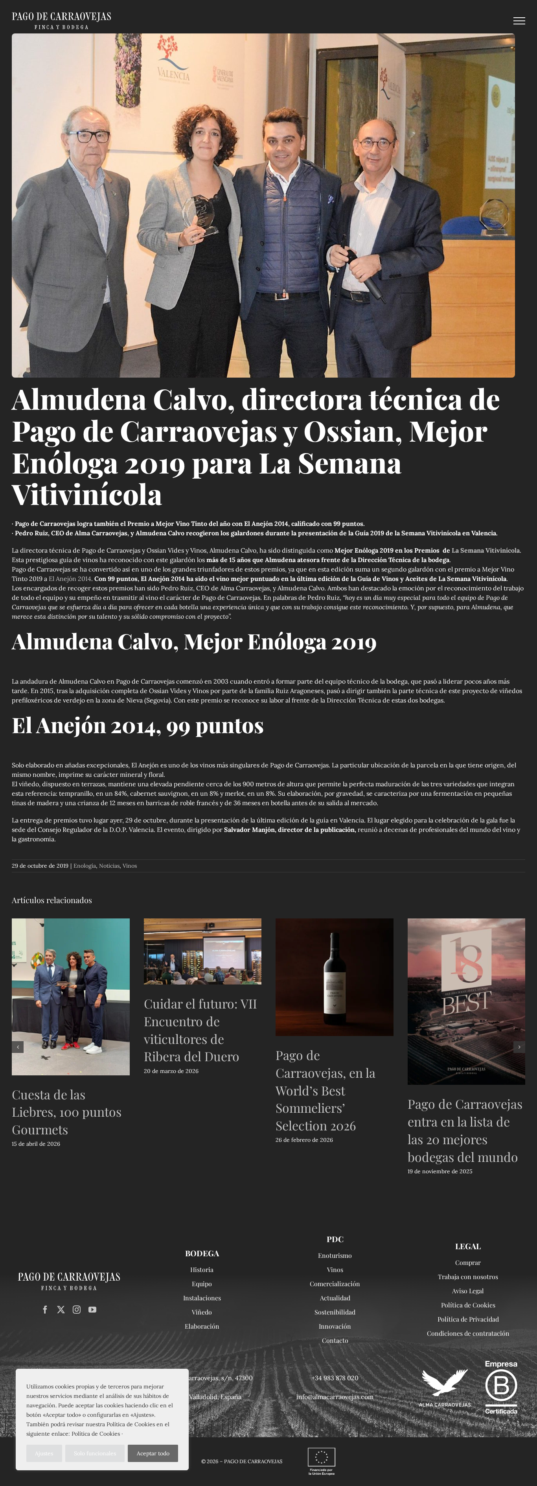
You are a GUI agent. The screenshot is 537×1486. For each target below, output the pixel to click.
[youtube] (92, 1310)
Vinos (130, 865)
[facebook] (45, 1310)
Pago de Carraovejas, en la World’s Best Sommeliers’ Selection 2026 (325, 1090)
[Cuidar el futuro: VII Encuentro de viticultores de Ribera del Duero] (203, 951)
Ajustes (44, 1453)
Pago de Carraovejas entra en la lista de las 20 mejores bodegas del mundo (465, 1130)
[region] (102, 1419)
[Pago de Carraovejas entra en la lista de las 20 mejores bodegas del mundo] (467, 1001)
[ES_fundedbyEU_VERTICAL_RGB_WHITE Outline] (321, 1448)
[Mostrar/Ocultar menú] (519, 20)
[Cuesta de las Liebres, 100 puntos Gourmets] (71, 996)
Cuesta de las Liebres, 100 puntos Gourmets (66, 1112)
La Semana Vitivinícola (486, 550)
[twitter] (61, 1310)
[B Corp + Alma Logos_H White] (468, 1364)
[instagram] (77, 1310)
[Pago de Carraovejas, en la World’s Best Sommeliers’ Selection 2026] (335, 977)
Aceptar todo (153, 1453)
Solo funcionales (95, 1453)
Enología (85, 865)
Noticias (109, 865)
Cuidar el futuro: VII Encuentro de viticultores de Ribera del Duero (200, 1029)
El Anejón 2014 (70, 579)
